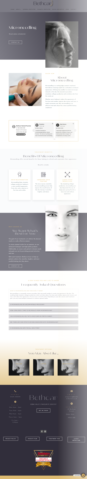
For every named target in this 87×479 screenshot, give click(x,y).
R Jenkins (41, 124)
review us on (20, 134)
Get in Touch (43, 410)
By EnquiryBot (77, 475)
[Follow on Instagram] (45, 431)
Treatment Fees (54, 438)
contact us (15, 42)
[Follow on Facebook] (42, 431)
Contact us (15, 266)
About (18, 9)
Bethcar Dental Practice (23, 126)
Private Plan (32, 438)
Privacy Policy (11, 438)
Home (12, 9)
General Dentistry (29, 9)
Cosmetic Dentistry (44, 9)
